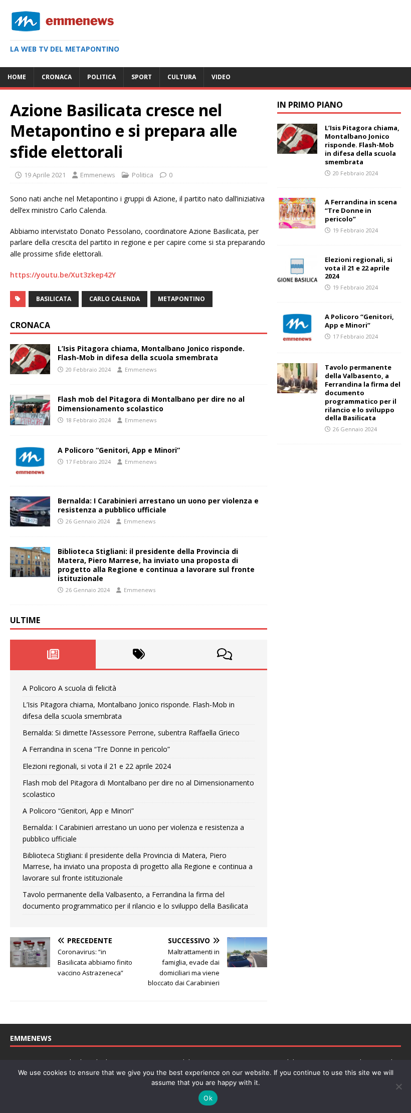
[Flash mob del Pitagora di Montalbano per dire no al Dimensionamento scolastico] (30, 419)
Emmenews (97, 174)
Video (221, 77)
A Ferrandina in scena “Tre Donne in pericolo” (96, 749)
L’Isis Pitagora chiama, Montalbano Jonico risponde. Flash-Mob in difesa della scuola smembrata (151, 353)
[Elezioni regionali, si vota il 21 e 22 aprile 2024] (297, 279)
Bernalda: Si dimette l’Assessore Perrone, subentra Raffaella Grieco (131, 732)
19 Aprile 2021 (45, 174)
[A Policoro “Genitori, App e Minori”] (30, 469)
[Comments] (224, 654)
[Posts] (53, 654)
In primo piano (310, 104)
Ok (208, 1098)
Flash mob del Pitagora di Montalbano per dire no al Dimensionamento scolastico (151, 403)
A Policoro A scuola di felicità (69, 688)
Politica (101, 77)
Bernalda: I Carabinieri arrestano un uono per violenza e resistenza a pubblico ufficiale (158, 505)
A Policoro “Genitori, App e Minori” (119, 450)
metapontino (181, 299)
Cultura (181, 77)
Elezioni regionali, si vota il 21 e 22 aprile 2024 (97, 766)
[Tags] (138, 654)
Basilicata (53, 299)
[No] (398, 1086)
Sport (141, 77)
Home (17, 77)
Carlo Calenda (114, 299)
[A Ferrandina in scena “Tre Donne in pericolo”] (297, 222)
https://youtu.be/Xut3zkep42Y (63, 275)
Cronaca (57, 77)
